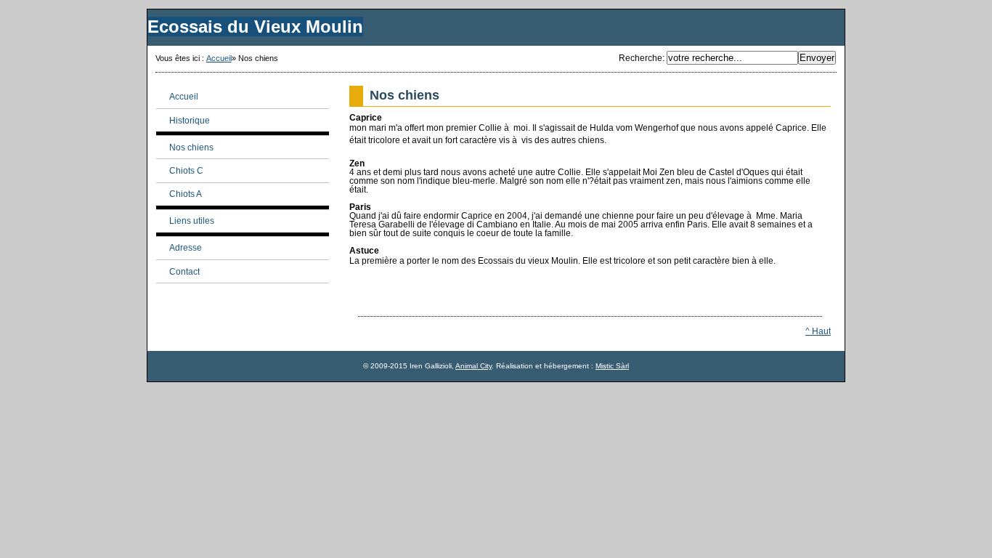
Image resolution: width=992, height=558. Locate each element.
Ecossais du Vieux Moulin (255, 26)
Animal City (473, 366)
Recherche (640, 58)
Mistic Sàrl (612, 366)
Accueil (219, 58)
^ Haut (818, 331)
